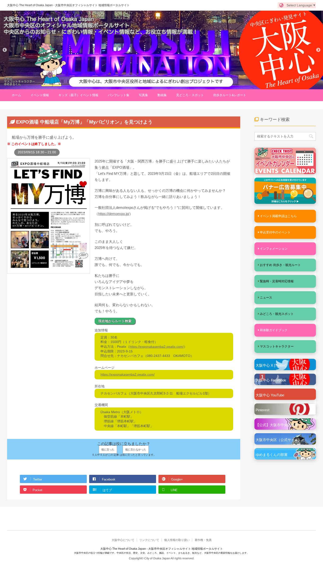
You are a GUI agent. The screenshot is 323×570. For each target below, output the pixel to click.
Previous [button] (4, 50)
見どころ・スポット (190, 95)
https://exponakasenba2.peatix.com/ (157, 346)
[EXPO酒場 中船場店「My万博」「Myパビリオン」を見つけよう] (48, 271)
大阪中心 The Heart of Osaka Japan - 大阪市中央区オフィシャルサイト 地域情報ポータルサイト (68, 5)
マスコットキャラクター (277, 346)
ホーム (16, 95)
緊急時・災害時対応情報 (277, 281)
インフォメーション (274, 248)
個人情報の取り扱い (177, 540)
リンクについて (149, 540)
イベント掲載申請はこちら (278, 216)
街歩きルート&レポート (229, 95)
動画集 (162, 95)
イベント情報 (40, 95)
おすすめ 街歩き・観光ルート (280, 265)
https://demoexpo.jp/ (113, 214)
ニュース (266, 297)
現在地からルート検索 (114, 321)
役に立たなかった (135, 449)
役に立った (107, 449)
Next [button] (318, 50)
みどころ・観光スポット (277, 314)
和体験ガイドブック (274, 330)
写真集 (143, 95)
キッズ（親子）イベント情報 (78, 95)
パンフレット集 (118, 95)
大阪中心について (123, 540)
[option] (161, 50)
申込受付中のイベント (275, 232)
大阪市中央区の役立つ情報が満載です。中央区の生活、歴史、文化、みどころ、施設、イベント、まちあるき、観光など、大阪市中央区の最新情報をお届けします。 (161, 553)
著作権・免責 (203, 540)
